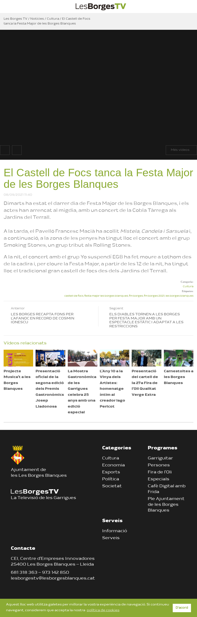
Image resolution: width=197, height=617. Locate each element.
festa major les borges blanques (106, 296)
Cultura (188, 286)
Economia (113, 465)
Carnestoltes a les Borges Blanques (178, 377)
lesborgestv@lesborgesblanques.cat (53, 578)
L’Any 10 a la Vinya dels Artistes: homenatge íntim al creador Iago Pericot (112, 389)
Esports (111, 472)
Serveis (111, 538)
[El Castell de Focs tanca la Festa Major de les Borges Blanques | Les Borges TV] (101, 6)
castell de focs (73, 296)
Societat (112, 486)
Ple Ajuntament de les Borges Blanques (166, 505)
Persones (159, 465)
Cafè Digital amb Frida (166, 489)
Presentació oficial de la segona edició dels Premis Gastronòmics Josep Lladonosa (50, 389)
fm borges (136, 296)
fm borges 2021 (154, 296)
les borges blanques (179, 296)
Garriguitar (160, 458)
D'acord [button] (182, 607)
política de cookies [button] (103, 610)
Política (110, 479)
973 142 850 (55, 573)
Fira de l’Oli (160, 472)
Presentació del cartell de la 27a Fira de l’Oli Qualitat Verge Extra (145, 383)
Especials (158, 479)
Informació (114, 531)
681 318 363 (24, 573)
